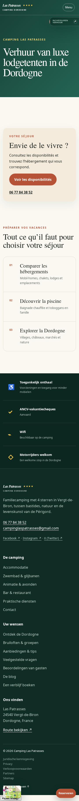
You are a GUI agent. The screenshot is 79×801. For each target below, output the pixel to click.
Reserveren (66, 793)
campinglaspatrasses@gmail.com (31, 528)
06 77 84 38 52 (20, 192)
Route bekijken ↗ (17, 729)
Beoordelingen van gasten (25, 668)
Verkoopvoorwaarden (17, 769)
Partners (8, 773)
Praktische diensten (19, 601)
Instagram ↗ (32, 538)
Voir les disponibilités (33, 179)
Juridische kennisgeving (18, 759)
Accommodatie (15, 567)
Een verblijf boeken (19, 685)
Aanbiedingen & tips (20, 651)
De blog (9, 676)
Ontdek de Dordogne (21, 634)
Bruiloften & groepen (20, 642)
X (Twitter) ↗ (53, 538)
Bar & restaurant (17, 592)
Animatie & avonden (20, 584)
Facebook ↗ (11, 538)
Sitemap (8, 778)
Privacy (8, 764)
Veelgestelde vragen (20, 659)
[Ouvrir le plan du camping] (12, 792)
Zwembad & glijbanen (21, 575)
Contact (9, 609)
